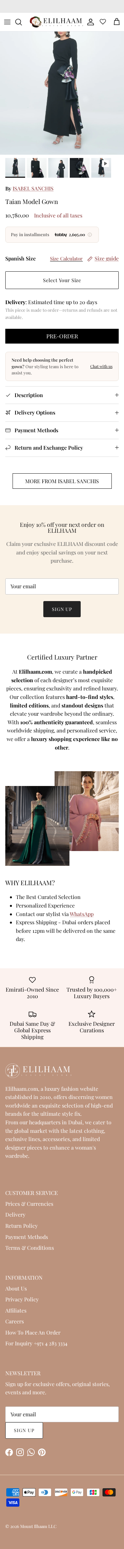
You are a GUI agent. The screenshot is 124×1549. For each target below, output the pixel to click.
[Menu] (7, 22)
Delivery (15, 1214)
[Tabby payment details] (90, 234)
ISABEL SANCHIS (33, 188)
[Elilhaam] (56, 22)
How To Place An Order (33, 1332)
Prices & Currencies (29, 1203)
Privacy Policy (22, 1299)
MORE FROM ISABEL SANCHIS (62, 481)
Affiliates (15, 1310)
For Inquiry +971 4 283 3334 (36, 1343)
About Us (16, 1288)
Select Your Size (62, 280)
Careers (14, 1321)
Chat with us (101, 366)
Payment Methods (26, 1236)
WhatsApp (82, 913)
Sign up (62, 609)
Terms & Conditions (29, 1247)
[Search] (22, 22)
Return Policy (21, 1225)
